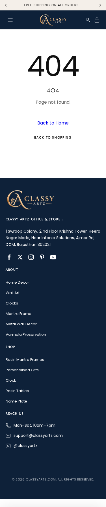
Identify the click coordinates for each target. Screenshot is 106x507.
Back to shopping (53, 137)
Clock (11, 380)
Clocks (12, 303)
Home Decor (17, 282)
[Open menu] (10, 20)
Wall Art (13, 292)
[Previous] (5, 5)
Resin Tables (17, 390)
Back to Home (53, 123)
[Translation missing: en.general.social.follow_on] (9, 257)
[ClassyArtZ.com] (53, 20)
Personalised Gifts (22, 370)
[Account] (87, 20)
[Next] (100, 5)
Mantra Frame (18, 313)
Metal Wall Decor (21, 324)
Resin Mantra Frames (25, 359)
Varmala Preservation (26, 334)
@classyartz (25, 445)
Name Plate (16, 401)
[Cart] (96, 20)
